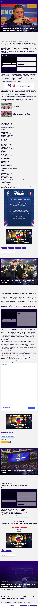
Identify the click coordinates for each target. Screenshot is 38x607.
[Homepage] (36, 1)
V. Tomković (5, 26)
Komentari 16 (12, 605)
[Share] (1, 605)
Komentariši (28, 605)
